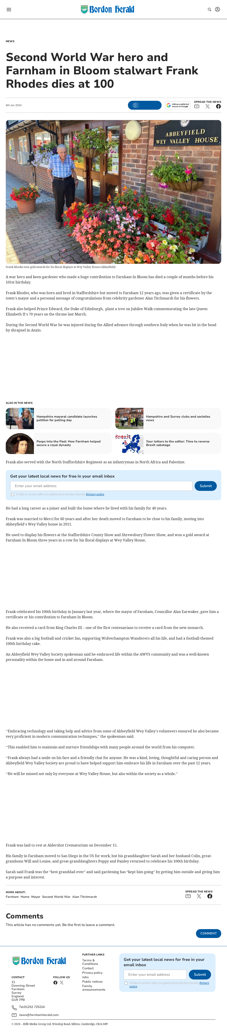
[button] (9, 9)
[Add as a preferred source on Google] (177, 105)
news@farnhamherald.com (39, 1015)
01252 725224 (34, 1007)
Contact (88, 968)
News (10, 41)
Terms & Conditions (90, 962)
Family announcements (93, 988)
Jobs (85, 977)
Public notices (92, 981)
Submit (206, 486)
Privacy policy (92, 973)
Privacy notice (95, 494)
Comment (208, 933)
